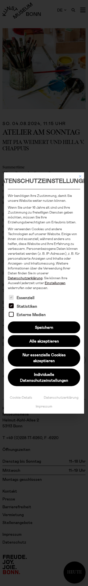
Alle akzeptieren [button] (44, 341)
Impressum (44, 406)
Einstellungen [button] (55, 283)
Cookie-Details (21, 397)
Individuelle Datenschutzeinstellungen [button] (44, 377)
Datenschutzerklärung (25, 278)
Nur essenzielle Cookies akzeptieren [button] (44, 357)
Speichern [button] (44, 327)
